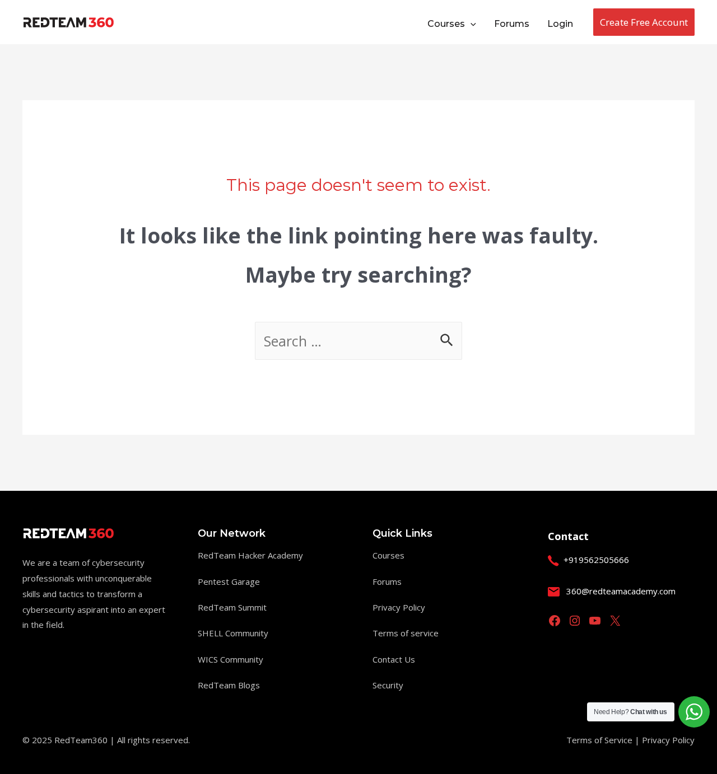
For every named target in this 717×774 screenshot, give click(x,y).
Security (388, 685)
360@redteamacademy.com (621, 591)
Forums (387, 581)
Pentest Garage (229, 581)
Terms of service (406, 633)
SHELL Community (233, 633)
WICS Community (230, 659)
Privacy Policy (399, 607)
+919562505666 (596, 559)
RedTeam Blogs (229, 685)
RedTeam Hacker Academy (250, 555)
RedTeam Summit (232, 607)
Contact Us (394, 659)
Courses (388, 555)
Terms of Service (600, 739)
